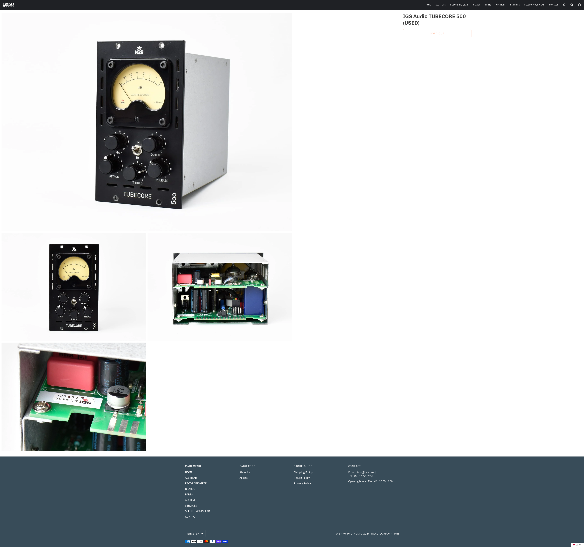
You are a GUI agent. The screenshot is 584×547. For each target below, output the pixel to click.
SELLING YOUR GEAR (197, 511)
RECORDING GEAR (196, 483)
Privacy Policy (302, 483)
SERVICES (191, 505)
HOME (189, 472)
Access (244, 477)
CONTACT (190, 516)
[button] (459, 5)
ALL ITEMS (191, 477)
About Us (245, 472)
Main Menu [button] (193, 466)
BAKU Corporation (385, 533)
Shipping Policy (303, 472)
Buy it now (437, 44)
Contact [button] (354, 466)
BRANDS (190, 489)
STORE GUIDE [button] (303, 466)
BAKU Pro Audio (351, 533)
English (193, 533)
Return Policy (302, 477)
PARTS (189, 494)
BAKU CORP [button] (247, 466)
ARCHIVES (191, 500)
